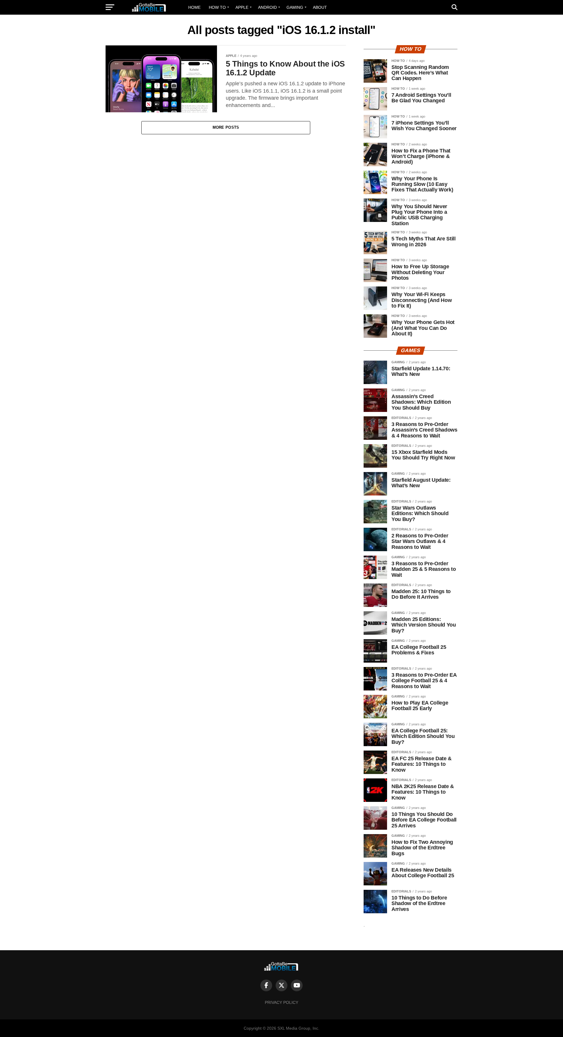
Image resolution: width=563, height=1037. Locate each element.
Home (194, 7)
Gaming (294, 7)
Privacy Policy (281, 1002)
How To (217, 7)
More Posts (226, 127)
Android (267, 7)
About (320, 7)
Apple (241, 7)
